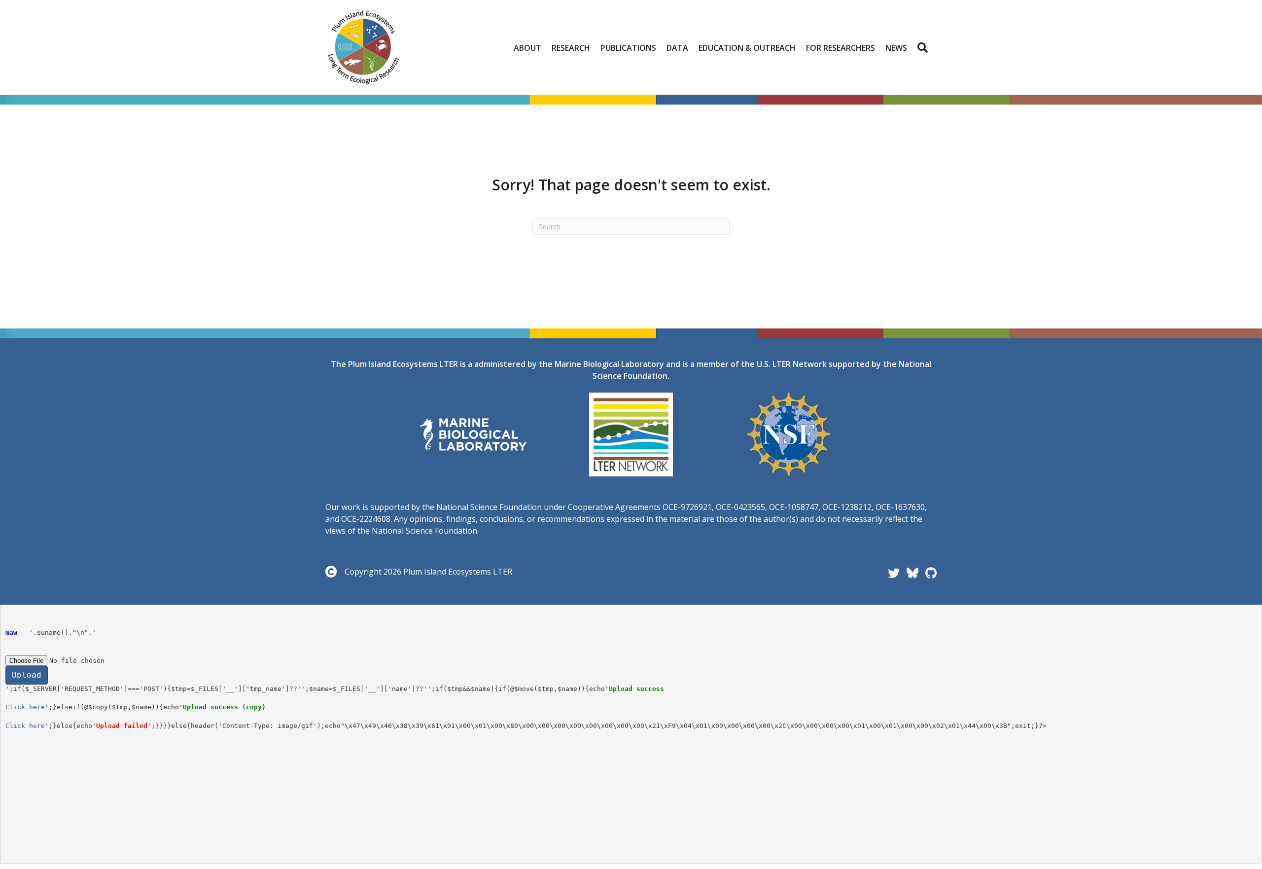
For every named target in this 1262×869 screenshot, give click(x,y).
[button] (924, 47)
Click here (25, 707)
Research (571, 47)
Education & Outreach (747, 47)
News (896, 47)
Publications (628, 47)
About (527, 47)
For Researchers (840, 47)
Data (677, 47)
